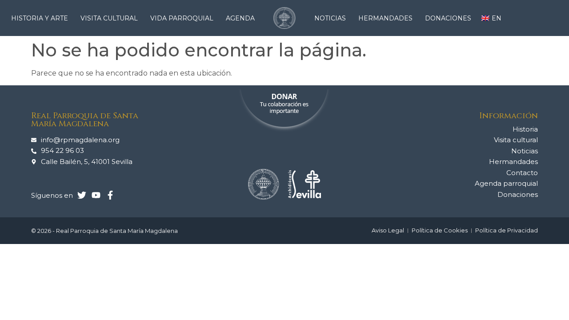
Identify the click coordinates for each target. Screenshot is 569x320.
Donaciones (448, 18)
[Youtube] (96, 195)
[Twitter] (81, 195)
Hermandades (385, 18)
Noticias (330, 18)
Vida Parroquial (181, 18)
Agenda (240, 18)
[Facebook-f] (110, 195)
